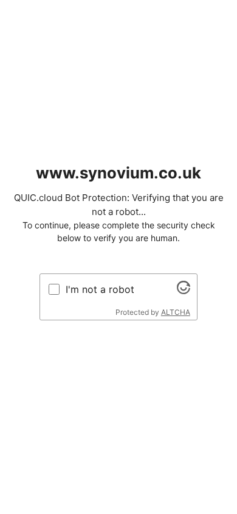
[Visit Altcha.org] (183, 290)
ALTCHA (175, 312)
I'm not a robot (100, 289)
